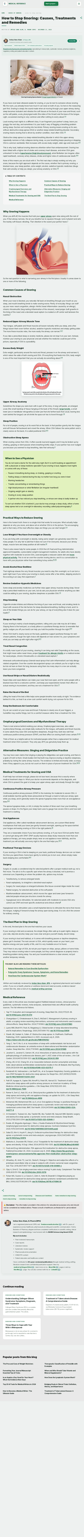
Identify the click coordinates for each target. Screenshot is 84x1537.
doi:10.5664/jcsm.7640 (16, 1089)
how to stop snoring (9, 1199)
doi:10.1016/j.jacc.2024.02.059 (45, 1058)
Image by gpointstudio (49, 97)
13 (77, 734)
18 (77, 763)
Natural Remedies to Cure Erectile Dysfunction (28, 969)
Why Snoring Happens (17, 181)
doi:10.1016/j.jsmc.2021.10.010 (19, 1015)
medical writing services (41, 989)
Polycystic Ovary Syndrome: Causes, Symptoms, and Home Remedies (38, 972)
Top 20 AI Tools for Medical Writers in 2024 (19, 1384)
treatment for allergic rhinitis (50, 653)
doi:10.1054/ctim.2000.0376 (34, 1172)
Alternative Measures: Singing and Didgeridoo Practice (57, 190)
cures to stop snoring (25, 1195)
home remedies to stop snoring (65, 1195)
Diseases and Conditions (44, 1195)
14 (79, 734)
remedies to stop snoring (27, 1199)
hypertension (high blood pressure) (35, 153)
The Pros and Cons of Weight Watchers (18, 1364)
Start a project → (51, 3)
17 (59, 685)
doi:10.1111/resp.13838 (59, 1031)
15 (54, 560)
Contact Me (72, 41)
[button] (81, 18)
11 (47, 430)
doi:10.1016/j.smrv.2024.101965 (53, 1049)
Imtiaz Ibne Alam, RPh (41, 983)
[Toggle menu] (79, 4)
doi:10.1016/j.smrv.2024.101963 (58, 1024)
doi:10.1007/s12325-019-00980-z (47, 1166)
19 (79, 763)
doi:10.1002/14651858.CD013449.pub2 (41, 1129)
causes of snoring (9, 1195)
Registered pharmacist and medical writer (17, 49)
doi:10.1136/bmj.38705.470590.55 (46, 1182)
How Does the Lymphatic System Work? (59, 1377)
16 (56, 560)
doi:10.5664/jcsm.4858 (32, 1098)
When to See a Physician (18, 185)
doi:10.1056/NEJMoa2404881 (66, 1145)
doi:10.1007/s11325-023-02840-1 (39, 1120)
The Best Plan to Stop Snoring (55, 196)
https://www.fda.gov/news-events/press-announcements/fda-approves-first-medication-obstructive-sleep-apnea (42, 1154)
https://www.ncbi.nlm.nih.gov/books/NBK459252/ (27, 1040)
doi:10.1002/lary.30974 (16, 1138)
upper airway (46, 216)
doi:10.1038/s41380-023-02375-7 (38, 1068)
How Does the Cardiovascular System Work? (27, 976)
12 (46, 544)
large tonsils (64, 409)
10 (52, 828)
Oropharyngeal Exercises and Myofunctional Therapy (20, 190)
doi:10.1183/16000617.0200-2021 (20, 1077)
